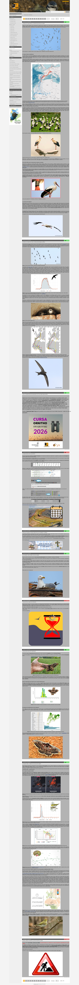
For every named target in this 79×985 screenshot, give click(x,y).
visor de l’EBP (48, 774)
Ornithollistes (43, 293)
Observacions (12, 18)
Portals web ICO (65, 1)
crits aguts (64, 244)
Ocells (11, 93)
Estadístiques (12, 56)
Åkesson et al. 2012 (43, 357)
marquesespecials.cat (25, 166)
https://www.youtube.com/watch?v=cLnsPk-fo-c (29, 504)
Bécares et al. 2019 (32, 102)
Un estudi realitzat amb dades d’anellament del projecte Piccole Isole (33, 873)
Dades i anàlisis (12, 24)
